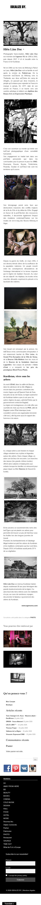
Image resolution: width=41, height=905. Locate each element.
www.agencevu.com (30, 606)
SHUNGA (7, 841)
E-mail (8, 868)
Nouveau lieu (8, 822)
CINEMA (6, 799)
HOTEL (6, 815)
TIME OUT (7, 844)
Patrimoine (7, 831)
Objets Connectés (10, 825)
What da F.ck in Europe (12, 847)
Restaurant (7, 838)
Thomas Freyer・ (12, 728)
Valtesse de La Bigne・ (14, 731)
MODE (6, 818)
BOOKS (6, 796)
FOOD (5, 812)
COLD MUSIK (8, 802)
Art (4, 783)
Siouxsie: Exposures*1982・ (16, 734)
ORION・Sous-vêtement (14, 721)
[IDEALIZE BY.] (20, 11)
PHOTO (33, 617)
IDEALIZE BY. (17, 890)
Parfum (6, 828)
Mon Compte (10, 701)
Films (5, 809)
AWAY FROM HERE (11, 786)
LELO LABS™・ (11, 725)
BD (4, 789)
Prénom (8, 860)
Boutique (9, 705)
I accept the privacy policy (17, 875)
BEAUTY (6, 793)
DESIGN (6, 805)
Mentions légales (29, 890)
